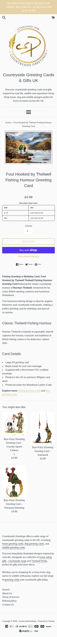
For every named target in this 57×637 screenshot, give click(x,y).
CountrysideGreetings (27, 621)
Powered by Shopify (46, 621)
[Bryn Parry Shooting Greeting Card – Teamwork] (43, 428)
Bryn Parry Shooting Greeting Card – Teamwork (42, 451)
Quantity (28, 226)
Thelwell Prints (39, 561)
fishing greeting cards (29, 390)
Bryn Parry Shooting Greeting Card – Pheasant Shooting (14, 504)
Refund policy (9, 601)
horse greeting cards (12, 544)
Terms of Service (10, 597)
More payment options (28, 256)
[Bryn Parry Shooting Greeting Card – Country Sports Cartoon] (14, 424)
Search (6, 589)
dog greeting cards (34, 544)
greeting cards (12, 579)
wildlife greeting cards (13, 547)
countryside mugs (17, 561)
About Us (7, 593)
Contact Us (8, 604)
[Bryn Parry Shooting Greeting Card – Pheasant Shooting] (14, 481)
